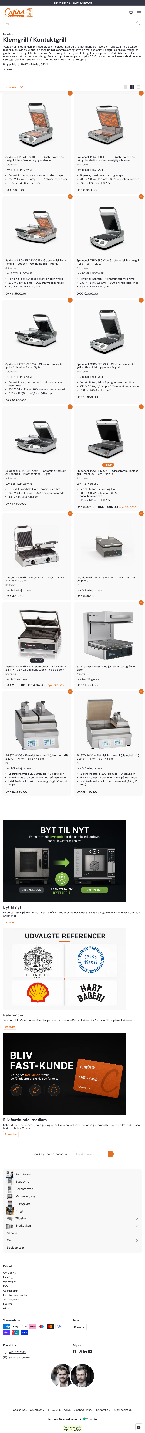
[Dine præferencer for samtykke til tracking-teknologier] (139, 1427)
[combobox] (72, 23)
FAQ (5, 1286)
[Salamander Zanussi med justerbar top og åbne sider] (108, 645)
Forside (7, 34)
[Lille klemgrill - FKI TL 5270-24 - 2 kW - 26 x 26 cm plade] (108, 556)
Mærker (7, 1304)
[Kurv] (130, 12)
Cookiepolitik (10, 1290)
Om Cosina (9, 1272)
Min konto (8, 1308)
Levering (8, 1277)
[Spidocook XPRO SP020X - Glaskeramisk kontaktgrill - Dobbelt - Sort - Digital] (37, 352)
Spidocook (40, 53)
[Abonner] (111, 1154)
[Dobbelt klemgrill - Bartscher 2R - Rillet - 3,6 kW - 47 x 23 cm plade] (37, 556)
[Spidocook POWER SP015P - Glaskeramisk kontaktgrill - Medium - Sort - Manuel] (108, 458)
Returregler (9, 1281)
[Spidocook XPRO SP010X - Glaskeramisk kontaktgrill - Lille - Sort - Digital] (108, 247)
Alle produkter (11, 1299)
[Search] (138, 23)
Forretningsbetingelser (16, 1295)
